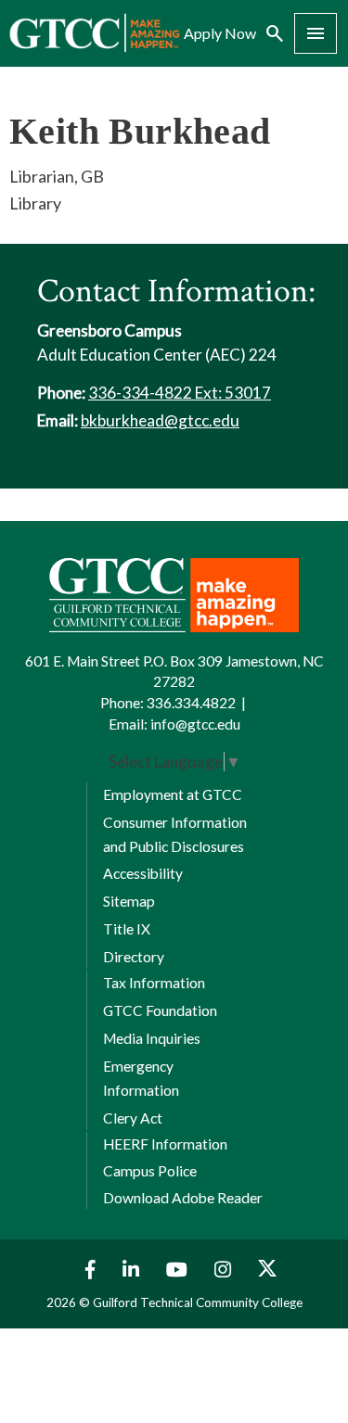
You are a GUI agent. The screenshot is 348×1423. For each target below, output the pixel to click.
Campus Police (150, 1171)
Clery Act (132, 1118)
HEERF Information (165, 1144)
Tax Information (154, 982)
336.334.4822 (191, 702)
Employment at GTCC (172, 794)
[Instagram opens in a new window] (225, 1269)
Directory (133, 956)
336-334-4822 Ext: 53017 (179, 392)
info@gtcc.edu (195, 724)
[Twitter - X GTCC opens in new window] (267, 1269)
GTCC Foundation (160, 1010)
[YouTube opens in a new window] (179, 1269)
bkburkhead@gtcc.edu (160, 420)
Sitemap (129, 901)
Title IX (126, 929)
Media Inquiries (151, 1038)
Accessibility (143, 873)
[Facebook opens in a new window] (85, 1269)
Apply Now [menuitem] (220, 33)
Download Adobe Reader (183, 1197)
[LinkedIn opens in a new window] (133, 1269)
